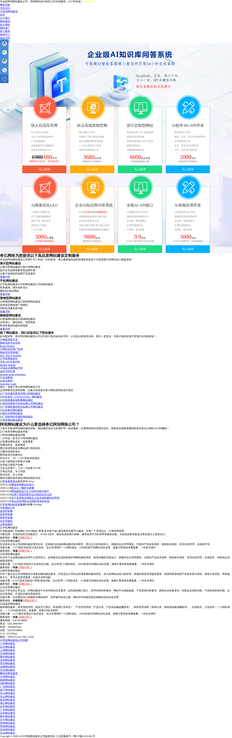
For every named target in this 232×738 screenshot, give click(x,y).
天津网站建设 (7, 653)
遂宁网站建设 (7, 690)
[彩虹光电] (11, 413)
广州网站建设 (7, 643)
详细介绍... (25, 537)
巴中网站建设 (7, 719)
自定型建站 (6, 521)
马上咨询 (44, 169)
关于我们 (5, 18)
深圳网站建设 (7, 660)
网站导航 (5, 4)
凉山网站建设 (7, 733)
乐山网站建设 (7, 696)
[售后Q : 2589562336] (4, 61)
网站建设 (5, 21)
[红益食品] (11, 410)
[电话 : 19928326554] (4, 70)
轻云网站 (5, 24)
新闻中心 (5, 34)
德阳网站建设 (7, 680)
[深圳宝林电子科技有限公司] (21, 403)
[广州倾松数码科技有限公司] (21, 406)
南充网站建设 (7, 699)
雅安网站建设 (7, 716)
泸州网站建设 (7, 676)
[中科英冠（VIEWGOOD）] (21, 396)
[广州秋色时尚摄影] (16, 416)
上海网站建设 (7, 650)
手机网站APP (7, 507)
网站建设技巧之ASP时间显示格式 (30, 491)
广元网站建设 (7, 686)
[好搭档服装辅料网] (16, 400)
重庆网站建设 (7, 656)
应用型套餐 (6, 514)
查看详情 (5, 277)
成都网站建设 (7, 666)
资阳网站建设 (7, 723)
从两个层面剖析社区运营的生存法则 (31, 494)
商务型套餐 (6, 517)
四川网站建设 (7, 663)
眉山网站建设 (7, 703)
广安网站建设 (7, 709)
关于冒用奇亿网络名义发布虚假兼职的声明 (35, 498)
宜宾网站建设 (7, 706)
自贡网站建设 (7, 670)
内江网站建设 (7, 693)
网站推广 (5, 28)
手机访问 (5, 8)
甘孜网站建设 (7, 729)
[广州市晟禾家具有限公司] (20, 393)
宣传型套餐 (6, 511)
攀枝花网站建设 (9, 673)
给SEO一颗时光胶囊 (22, 488)
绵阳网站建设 (7, 683)
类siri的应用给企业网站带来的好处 (30, 501)
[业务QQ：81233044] (4, 43)
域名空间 (5, 38)
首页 (2, 14)
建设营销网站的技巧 (22, 484)
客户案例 (5, 31)
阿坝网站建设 (7, 726)
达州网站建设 (7, 713)
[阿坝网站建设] (9, 11)
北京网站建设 (7, 646)
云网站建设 (6, 524)
